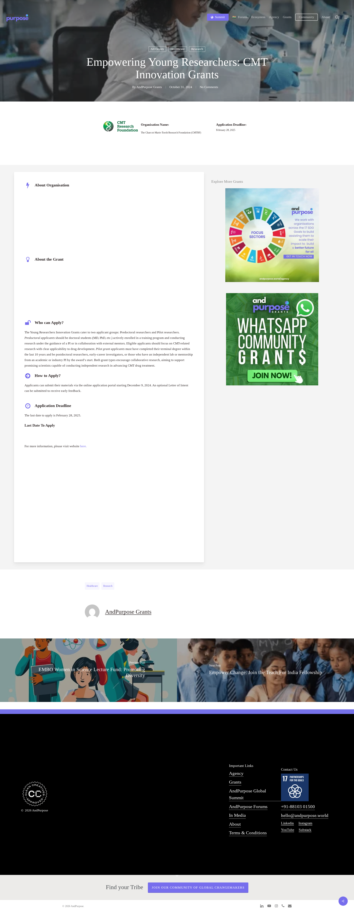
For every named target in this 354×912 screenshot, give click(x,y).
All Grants (157, 49)
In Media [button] (237, 815)
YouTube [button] (287, 830)
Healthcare (178, 49)
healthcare (92, 586)
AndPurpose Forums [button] (248, 806)
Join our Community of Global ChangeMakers (198, 887)
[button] (346, 17)
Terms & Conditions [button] (248, 832)
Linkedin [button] (287, 823)
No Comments (209, 87)
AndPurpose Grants (149, 87)
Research (197, 49)
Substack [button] (305, 830)
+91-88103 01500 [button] (298, 806)
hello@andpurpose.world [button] (304, 815)
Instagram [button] (305, 823)
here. (83, 446)
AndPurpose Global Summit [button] (247, 794)
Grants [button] (235, 781)
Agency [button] (236, 773)
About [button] (235, 824)
